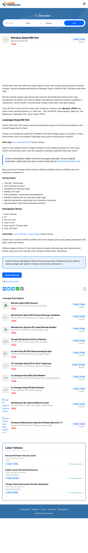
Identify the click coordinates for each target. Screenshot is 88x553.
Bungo (40, 330)
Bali (32, 390)
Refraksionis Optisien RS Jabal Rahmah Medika (33, 327)
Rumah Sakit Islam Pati (19, 41)
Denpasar (38, 390)
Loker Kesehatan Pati (21, 142)
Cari (74, 23)
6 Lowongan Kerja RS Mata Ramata (27, 387)
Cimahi (34, 306)
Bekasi (42, 318)
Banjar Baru (40, 378)
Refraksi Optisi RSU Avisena (24, 303)
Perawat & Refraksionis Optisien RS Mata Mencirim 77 (37, 422)
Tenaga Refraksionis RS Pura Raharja (28, 339)
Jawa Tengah (38, 354)
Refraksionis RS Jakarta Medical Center (30, 403)
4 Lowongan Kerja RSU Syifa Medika (28, 375)
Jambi (46, 330)
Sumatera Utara (46, 425)
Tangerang (46, 366)
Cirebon (7, 475)
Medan (37, 425)
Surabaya (43, 342)
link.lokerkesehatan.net (68, 161)
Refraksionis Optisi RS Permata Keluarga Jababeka (35, 315)
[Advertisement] (21, 66)
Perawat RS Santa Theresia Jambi (20, 455)
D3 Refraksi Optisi (12, 281)
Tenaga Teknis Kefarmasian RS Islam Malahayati (26, 484)
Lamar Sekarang (12, 275)
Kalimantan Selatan (53, 378)
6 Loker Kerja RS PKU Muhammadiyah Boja (31, 351)
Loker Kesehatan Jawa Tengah (26, 234)
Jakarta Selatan (47, 405)
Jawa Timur (35, 342)
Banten (38, 366)
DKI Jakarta (35, 405)
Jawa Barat (42, 306)
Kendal (46, 354)
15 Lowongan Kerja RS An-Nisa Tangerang (31, 363)
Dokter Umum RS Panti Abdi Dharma (21, 470)
